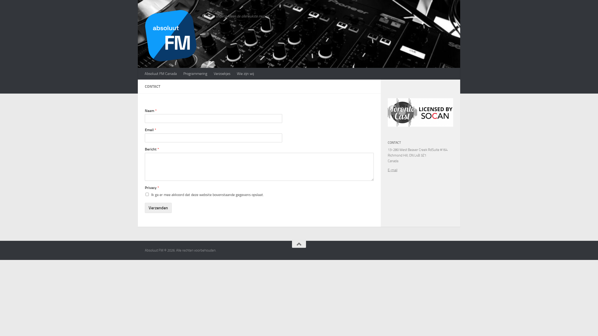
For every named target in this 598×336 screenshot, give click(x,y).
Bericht (152, 149)
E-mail (392, 170)
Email (150, 130)
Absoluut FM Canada (161, 73)
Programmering (195, 73)
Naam (151, 110)
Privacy (152, 188)
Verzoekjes (222, 73)
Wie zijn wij (245, 73)
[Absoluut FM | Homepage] (171, 35)
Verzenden (158, 207)
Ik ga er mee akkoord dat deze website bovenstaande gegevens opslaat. (207, 194)
